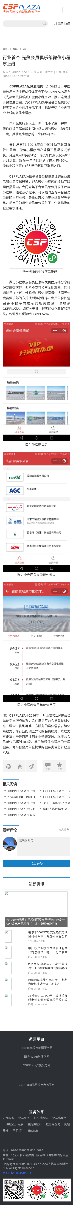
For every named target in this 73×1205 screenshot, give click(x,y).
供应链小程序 (14, 1124)
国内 (25, 48)
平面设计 (18, 1130)
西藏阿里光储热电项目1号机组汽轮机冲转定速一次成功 (48, 982)
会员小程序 (59, 1118)
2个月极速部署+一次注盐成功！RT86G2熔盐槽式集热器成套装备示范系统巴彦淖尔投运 (48, 968)
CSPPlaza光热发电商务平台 (37, 1085)
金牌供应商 (34, 1124)
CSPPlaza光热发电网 (36, 1065)
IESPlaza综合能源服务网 (36, 1048)
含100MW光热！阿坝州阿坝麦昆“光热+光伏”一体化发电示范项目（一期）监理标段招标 (35, 922)
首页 (5, 48)
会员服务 (24, 1118)
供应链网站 (41, 1118)
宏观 (15, 48)
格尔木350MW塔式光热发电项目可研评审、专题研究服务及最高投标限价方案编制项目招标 (48, 938)
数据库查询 (53, 1124)
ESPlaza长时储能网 (36, 1056)
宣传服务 (8, 1118)
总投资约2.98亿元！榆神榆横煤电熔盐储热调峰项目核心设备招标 (48, 1000)
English (33, 1130)
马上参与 (36, 863)
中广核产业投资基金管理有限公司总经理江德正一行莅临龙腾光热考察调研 (48, 952)
